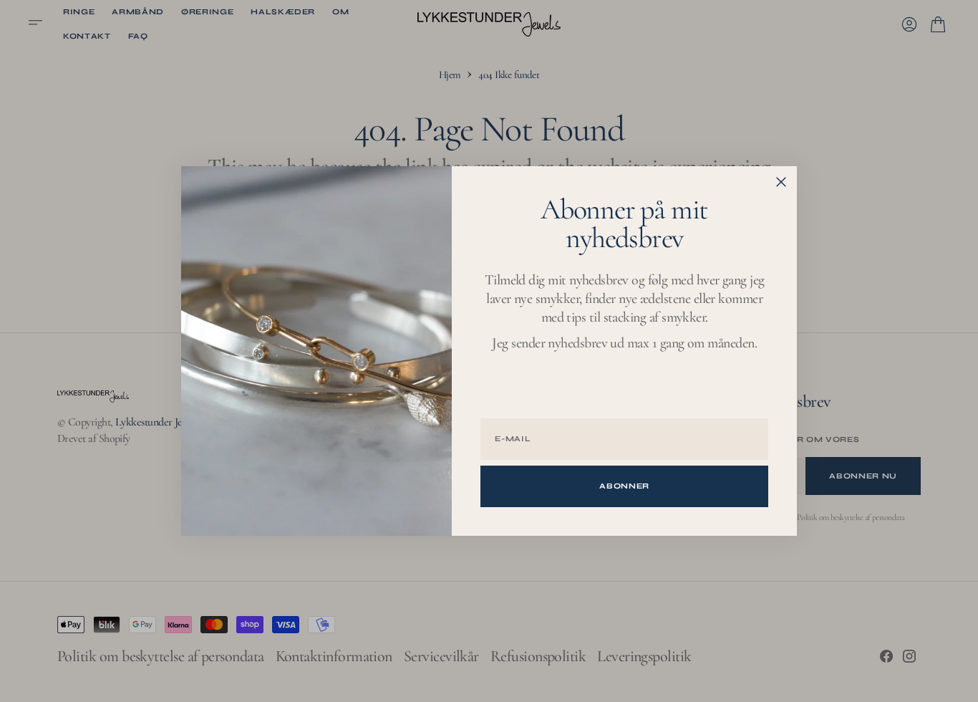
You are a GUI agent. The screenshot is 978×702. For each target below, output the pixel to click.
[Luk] (781, 182)
